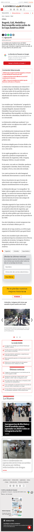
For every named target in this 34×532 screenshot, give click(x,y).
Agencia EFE (8, 38)
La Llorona (26, 13)
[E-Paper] (30, 2)
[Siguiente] (32, 320)
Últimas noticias (17, 369)
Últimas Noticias (16, 13)
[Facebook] (17, 9)
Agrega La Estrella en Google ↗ (17, 63)
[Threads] (11, 9)
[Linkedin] (11, 35)
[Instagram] (21, 9)
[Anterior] (2, 320)
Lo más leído (17, 343)
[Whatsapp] (8, 35)
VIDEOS (17, 297)
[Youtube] (24, 9)
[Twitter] (3, 35)
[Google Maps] (28, 492)
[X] (14, 9)
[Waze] (32, 492)
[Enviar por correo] (13, 35)
